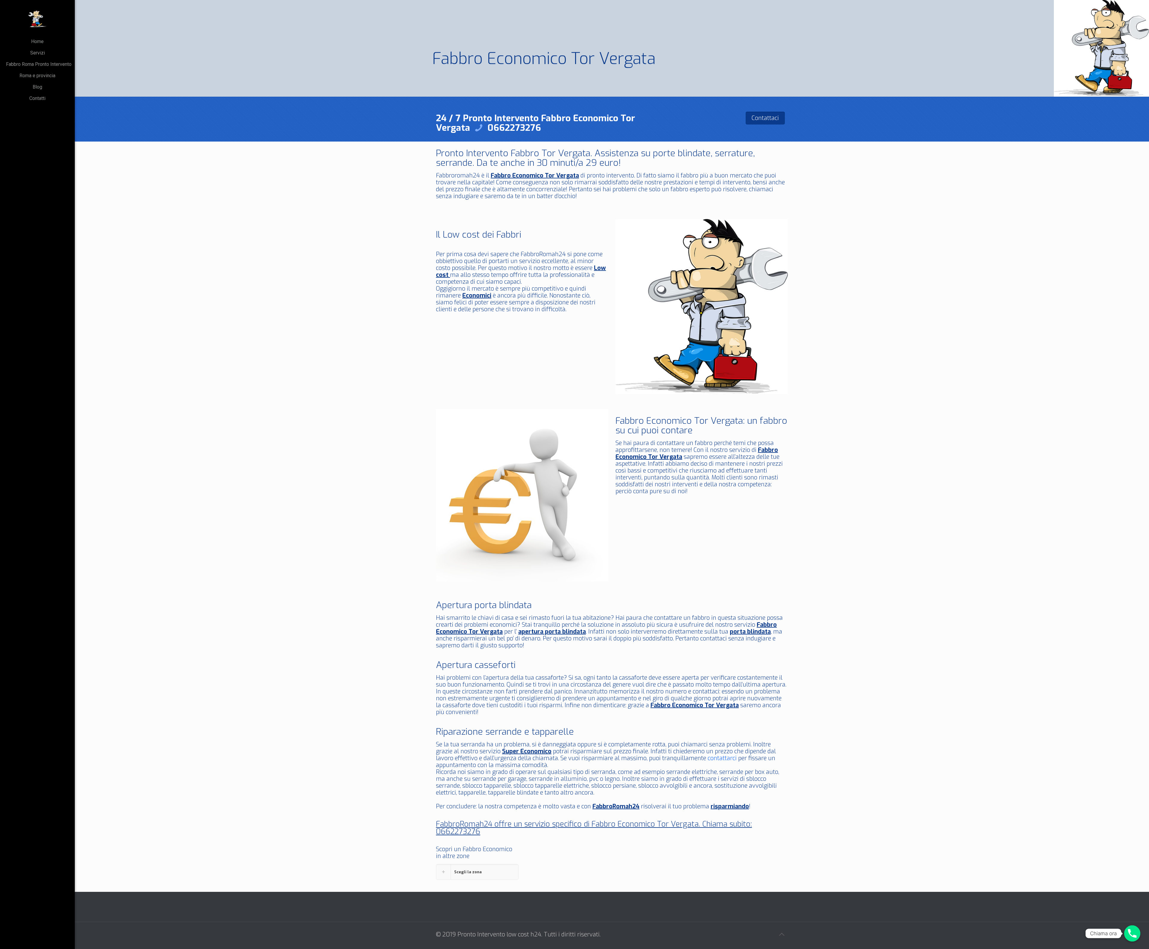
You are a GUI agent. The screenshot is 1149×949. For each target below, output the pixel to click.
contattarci (722, 758)
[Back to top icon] (781, 934)
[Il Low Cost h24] (37, 17)
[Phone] (1132, 933)
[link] (477, 872)
